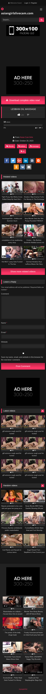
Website (4, 342)
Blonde (11, 146)
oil (23, 151)
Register (34, 3)
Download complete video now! (24, 100)
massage (35, 146)
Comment (5, 294)
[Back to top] (39, 687)
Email (4, 332)
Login (26, 3)
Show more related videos (23, 271)
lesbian (22, 146)
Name (4, 323)
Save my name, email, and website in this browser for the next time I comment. (22, 358)
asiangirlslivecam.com (16, 13)
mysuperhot (23, 689)
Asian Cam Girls (26, 137)
